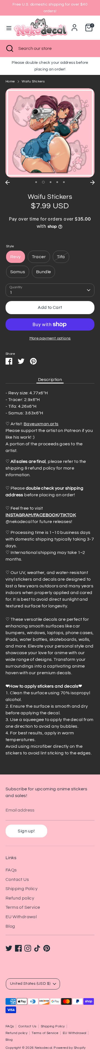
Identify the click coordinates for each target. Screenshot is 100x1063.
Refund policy (20, 898)
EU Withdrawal (21, 917)
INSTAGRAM (19, 515)
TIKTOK (68, 515)
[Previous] (7, 182)
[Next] (92, 182)
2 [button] (43, 182)
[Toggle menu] (7, 28)
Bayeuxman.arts (41, 424)
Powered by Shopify (70, 1048)
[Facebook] (18, 948)
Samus (17, 272)
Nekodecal (43, 1048)
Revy (15, 257)
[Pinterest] (46, 948)
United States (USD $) (30, 984)
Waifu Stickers (33, 81)
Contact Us (17, 879)
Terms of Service (23, 907)
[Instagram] (27, 948)
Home (10, 81)
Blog (10, 926)
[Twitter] (9, 948)
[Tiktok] (37, 948)
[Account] (74, 25)
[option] (50, 132)
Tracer (39, 257)
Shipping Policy (22, 888)
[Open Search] (9, 48)
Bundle (43, 272)
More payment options (50, 338)
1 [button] (36, 182)
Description (50, 379)
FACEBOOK (46, 515)
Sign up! (26, 831)
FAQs (11, 870)
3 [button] (50, 182)
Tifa (61, 257)
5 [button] (64, 182)
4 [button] (57, 182)
